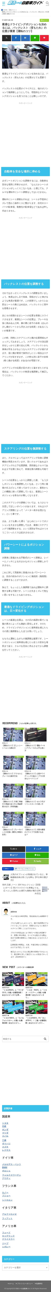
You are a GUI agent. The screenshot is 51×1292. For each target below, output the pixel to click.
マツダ (5, 1133)
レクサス (6, 1150)
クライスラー (8, 1239)
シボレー (6, 1246)
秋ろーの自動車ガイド (24, 1288)
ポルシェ (6, 1170)
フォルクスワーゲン (11, 1175)
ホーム (11, 1283)
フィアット (7, 1218)
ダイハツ (6, 1143)
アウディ (6, 1178)
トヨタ (5, 1123)
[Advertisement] (25, 134)
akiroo (14, 911)
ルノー (5, 1192)
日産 (4, 1126)
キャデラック (8, 1236)
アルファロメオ (9, 1214)
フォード (6, 1232)
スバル (5, 1136)
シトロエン (7, 1200)
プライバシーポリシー (25, 1283)
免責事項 (39, 1283)
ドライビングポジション (25, 869)
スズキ (5, 1147)
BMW (4, 1167)
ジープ (5, 1243)
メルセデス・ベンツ (11, 1164)
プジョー (6, 1195)
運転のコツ (9, 869)
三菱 (4, 1140)
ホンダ (5, 1129)
